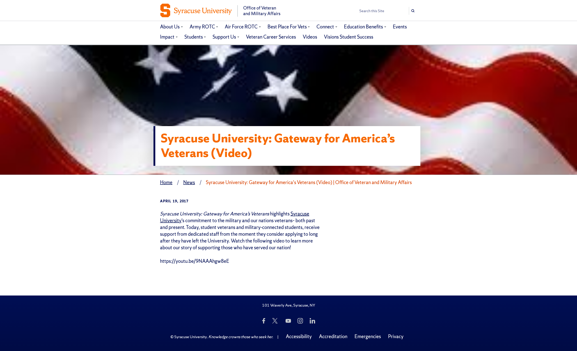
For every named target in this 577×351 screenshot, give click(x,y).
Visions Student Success (348, 37)
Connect (325, 26)
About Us (170, 26)
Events (400, 26)
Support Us (224, 37)
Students (193, 37)
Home (166, 182)
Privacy (395, 336)
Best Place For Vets (287, 26)
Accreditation (333, 336)
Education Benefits (363, 26)
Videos (310, 37)
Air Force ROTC (241, 26)
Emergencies (368, 336)
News (189, 182)
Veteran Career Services (271, 37)
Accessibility (299, 336)
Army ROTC (202, 26)
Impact (167, 37)
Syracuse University (190, 336)
